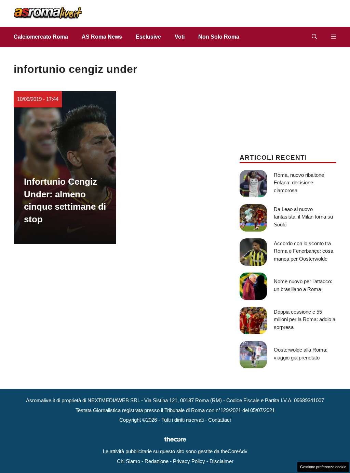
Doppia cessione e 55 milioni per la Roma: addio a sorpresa (304, 319)
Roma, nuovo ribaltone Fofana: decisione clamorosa (299, 182)
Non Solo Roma (218, 37)
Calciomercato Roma (41, 37)
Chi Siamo (128, 461)
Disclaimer (221, 461)
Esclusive (148, 37)
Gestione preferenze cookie (323, 467)
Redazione (157, 461)
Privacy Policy (189, 461)
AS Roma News (102, 37)
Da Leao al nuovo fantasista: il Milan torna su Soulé (303, 216)
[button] (314, 37)
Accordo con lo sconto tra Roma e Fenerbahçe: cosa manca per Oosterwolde (303, 251)
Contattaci (219, 420)
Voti (180, 37)
